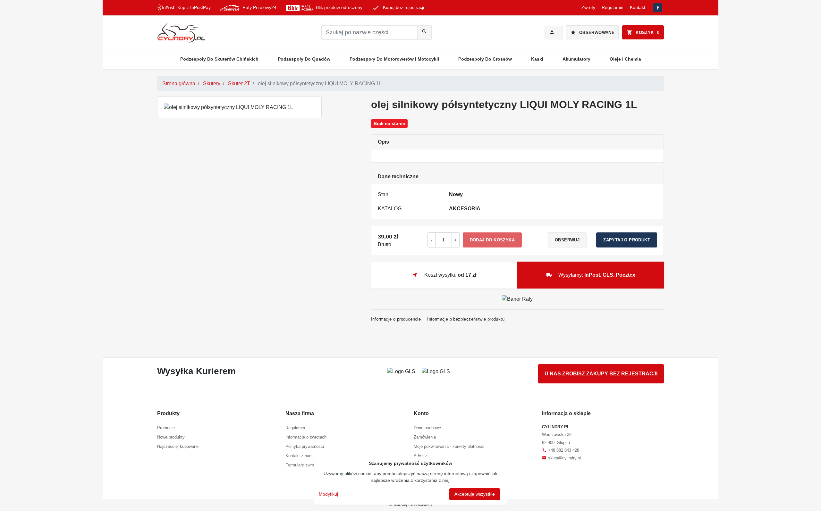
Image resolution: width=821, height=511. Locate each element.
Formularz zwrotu (301, 465)
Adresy (420, 455)
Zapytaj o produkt (626, 240)
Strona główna (178, 83)
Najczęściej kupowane (178, 446)
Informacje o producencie (396, 319)
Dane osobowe (427, 427)
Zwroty (588, 7)
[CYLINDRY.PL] (181, 32)
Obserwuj (567, 240)
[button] (643, 32)
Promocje (166, 427)
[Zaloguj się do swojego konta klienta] (554, 32)
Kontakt (637, 7)
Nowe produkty (171, 437)
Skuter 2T (239, 83)
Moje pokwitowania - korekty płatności (449, 446)
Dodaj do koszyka (492, 240)
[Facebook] (657, 7)
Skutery (211, 83)
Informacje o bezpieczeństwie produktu (465, 319)
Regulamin (612, 7)
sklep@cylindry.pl (561, 458)
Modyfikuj (328, 494)
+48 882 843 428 (560, 450)
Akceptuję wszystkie (474, 494)
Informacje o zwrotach (305, 437)
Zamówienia (425, 437)
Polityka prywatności (304, 446)
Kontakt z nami (299, 455)
